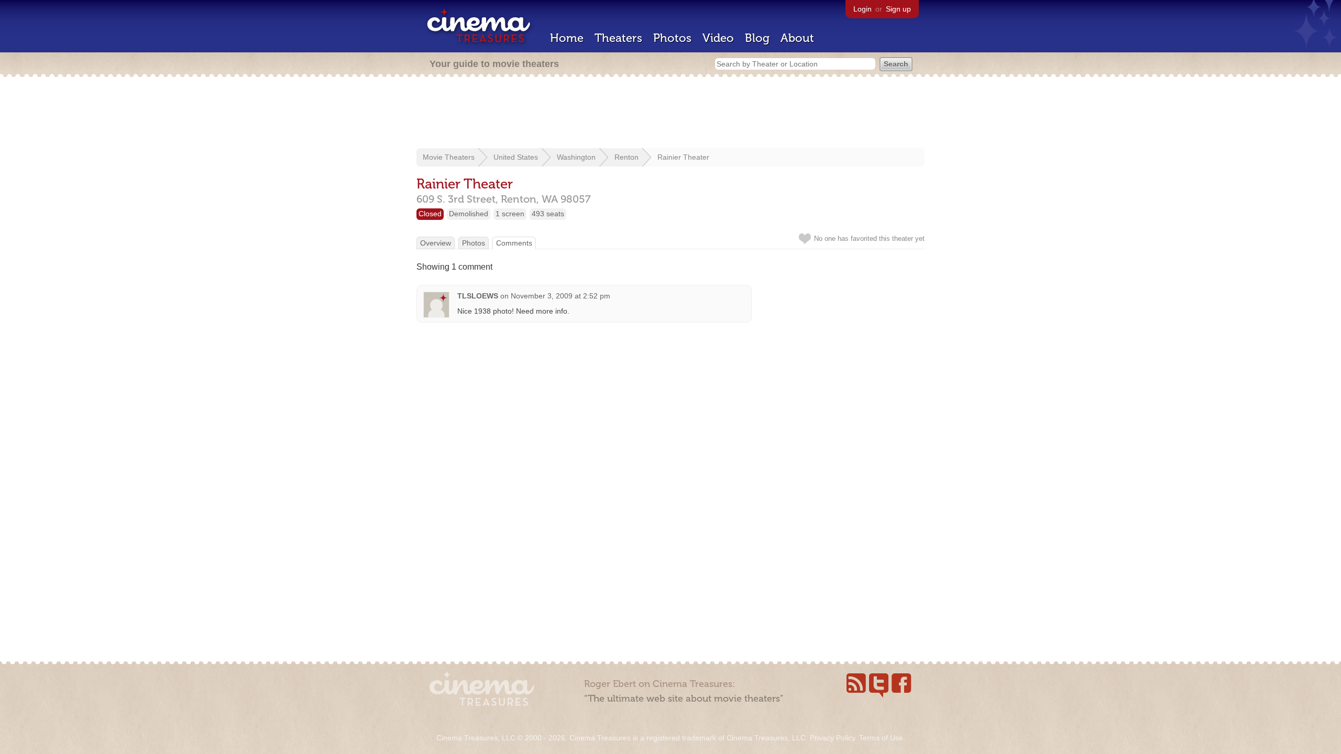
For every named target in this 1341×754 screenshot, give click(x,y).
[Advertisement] (670, 113)
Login (862, 9)
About (797, 38)
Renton (626, 157)
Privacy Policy (832, 738)
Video (718, 38)
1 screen (510, 213)
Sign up (898, 9)
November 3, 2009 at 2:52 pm (560, 296)
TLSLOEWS (477, 296)
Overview (435, 243)
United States (515, 157)
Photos (672, 38)
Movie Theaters (449, 157)
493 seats (548, 213)
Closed (430, 213)
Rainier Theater (683, 157)
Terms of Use (881, 738)
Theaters (618, 38)
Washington (576, 157)
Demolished (468, 213)
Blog (757, 38)
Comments (514, 243)
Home (567, 38)
